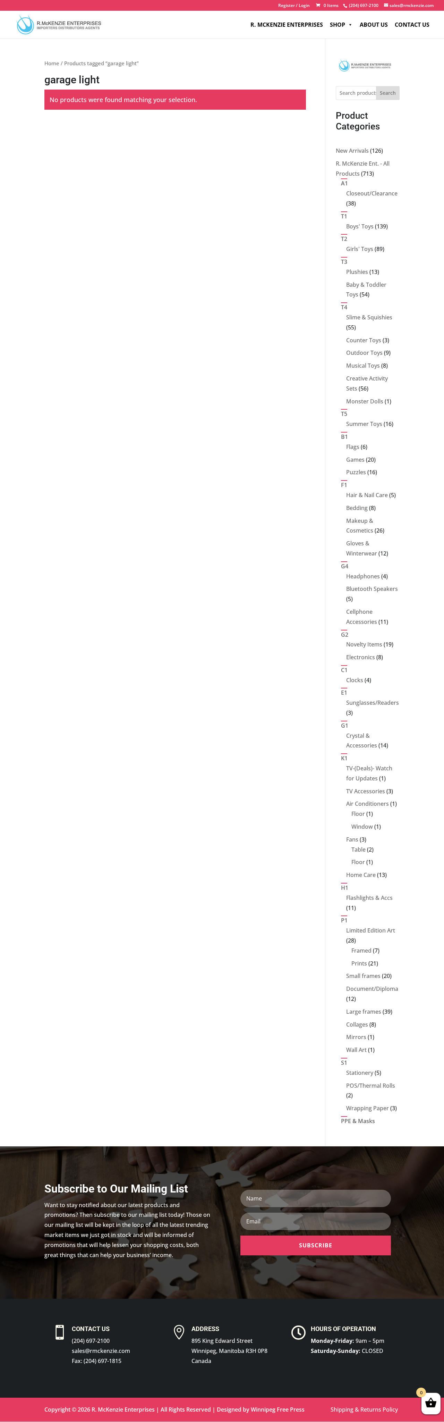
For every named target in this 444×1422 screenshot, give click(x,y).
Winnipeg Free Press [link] (278, 1409)
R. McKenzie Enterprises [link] (286, 24)
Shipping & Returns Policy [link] (364, 1409)
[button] (315, 1245)
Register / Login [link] (294, 5)
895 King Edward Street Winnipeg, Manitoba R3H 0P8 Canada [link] (229, 1351)
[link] (363, 5)
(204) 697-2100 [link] (91, 1341)
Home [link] (51, 63)
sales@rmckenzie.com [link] (101, 1351)
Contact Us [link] (412, 24)
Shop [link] (337, 24)
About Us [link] (374, 24)
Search (388, 93)
